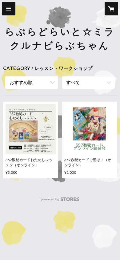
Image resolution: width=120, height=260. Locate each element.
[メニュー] (8, 8)
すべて (73, 82)
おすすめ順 (21, 82)
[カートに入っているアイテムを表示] (111, 8)
